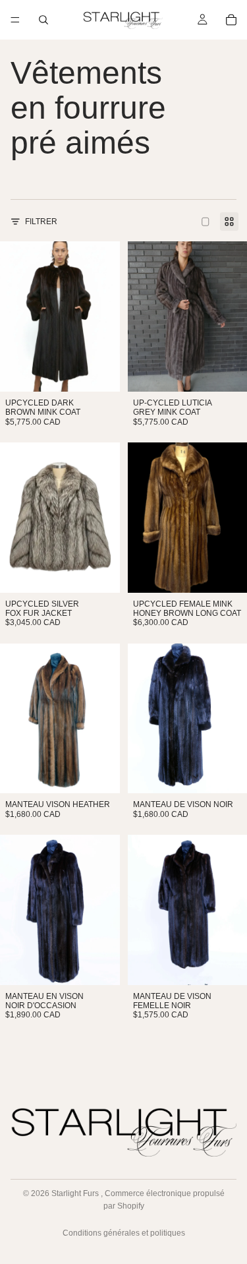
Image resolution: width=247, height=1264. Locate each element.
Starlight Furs (76, 1193)
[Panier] (231, 19)
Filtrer (41, 221)
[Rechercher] (43, 19)
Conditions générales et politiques (124, 1233)
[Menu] (15, 20)
